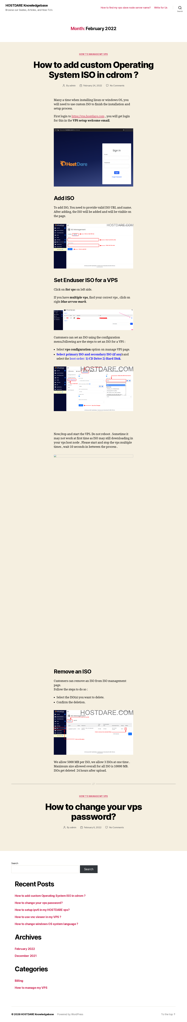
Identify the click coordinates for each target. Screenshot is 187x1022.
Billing (19, 980)
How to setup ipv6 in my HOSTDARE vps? (42, 910)
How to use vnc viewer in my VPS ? (38, 917)
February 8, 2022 (92, 827)
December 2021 (26, 956)
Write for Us (160, 7)
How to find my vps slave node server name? (126, 7)
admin (72, 85)
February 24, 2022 (92, 85)
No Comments (117, 85)
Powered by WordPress (70, 1014)
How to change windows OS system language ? (46, 924)
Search (14, 863)
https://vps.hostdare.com (88, 116)
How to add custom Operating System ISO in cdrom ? (93, 69)
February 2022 (25, 949)
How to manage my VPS (93, 54)
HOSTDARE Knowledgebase (26, 5)
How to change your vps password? (93, 811)
